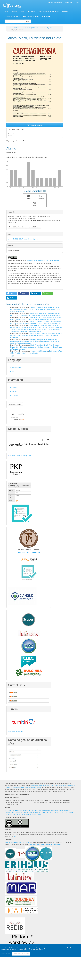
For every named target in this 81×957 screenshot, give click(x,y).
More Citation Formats (16, 227)
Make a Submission (15, 404)
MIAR (35, 844)
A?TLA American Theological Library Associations (27, 810)
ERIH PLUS (36, 553)
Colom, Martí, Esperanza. (38, 313)
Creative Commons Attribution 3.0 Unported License (43, 260)
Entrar (77, 2)
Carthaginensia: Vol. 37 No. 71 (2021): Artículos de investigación (39, 323)
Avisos (22, 11)
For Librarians (13, 395)
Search (27, 21)
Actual (6, 11)
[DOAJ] (21, 910)
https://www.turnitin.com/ (15, 731)
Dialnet (27, 842)
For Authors (13, 391)
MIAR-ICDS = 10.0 (23, 553)
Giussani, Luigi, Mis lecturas (39, 351)
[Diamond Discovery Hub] (22, 596)
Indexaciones (31, 11)
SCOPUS (8, 810)
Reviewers (65, 11)
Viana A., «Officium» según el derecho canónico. (45, 307)
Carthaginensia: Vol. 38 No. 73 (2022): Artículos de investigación (35, 319)
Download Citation (33, 227)
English (11, 371)
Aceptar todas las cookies (21, 954)
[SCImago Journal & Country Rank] (19, 455)
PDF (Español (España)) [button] (34, 125)
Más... (15, 836)
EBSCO (7, 842)
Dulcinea (56, 812)
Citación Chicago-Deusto (12, 16)
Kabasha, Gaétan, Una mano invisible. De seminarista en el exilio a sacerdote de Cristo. (33, 340)
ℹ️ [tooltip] (44, 191)
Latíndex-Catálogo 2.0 (55, 2)
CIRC (30, 844)
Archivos (14, 11)
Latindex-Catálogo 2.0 (17, 842)
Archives (17, 28)
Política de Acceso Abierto (31, 16)
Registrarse (68, 2)
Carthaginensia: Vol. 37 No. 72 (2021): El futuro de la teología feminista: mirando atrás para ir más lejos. (36, 314)
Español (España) (15, 367)
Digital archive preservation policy (48, 11)
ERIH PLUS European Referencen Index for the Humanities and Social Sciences (39, 813)
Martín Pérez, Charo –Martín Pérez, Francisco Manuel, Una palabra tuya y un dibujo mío (34, 346)
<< (7, 356)
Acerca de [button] (45, 16)
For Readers (13, 387)
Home (10, 28)
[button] (11, 293)
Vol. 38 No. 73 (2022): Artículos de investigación (37, 28)
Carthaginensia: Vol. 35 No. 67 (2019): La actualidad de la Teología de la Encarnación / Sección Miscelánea (35, 330)
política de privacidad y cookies (33, 949)
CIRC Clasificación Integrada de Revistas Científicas (37, 812)
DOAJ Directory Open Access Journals (49, 844)
